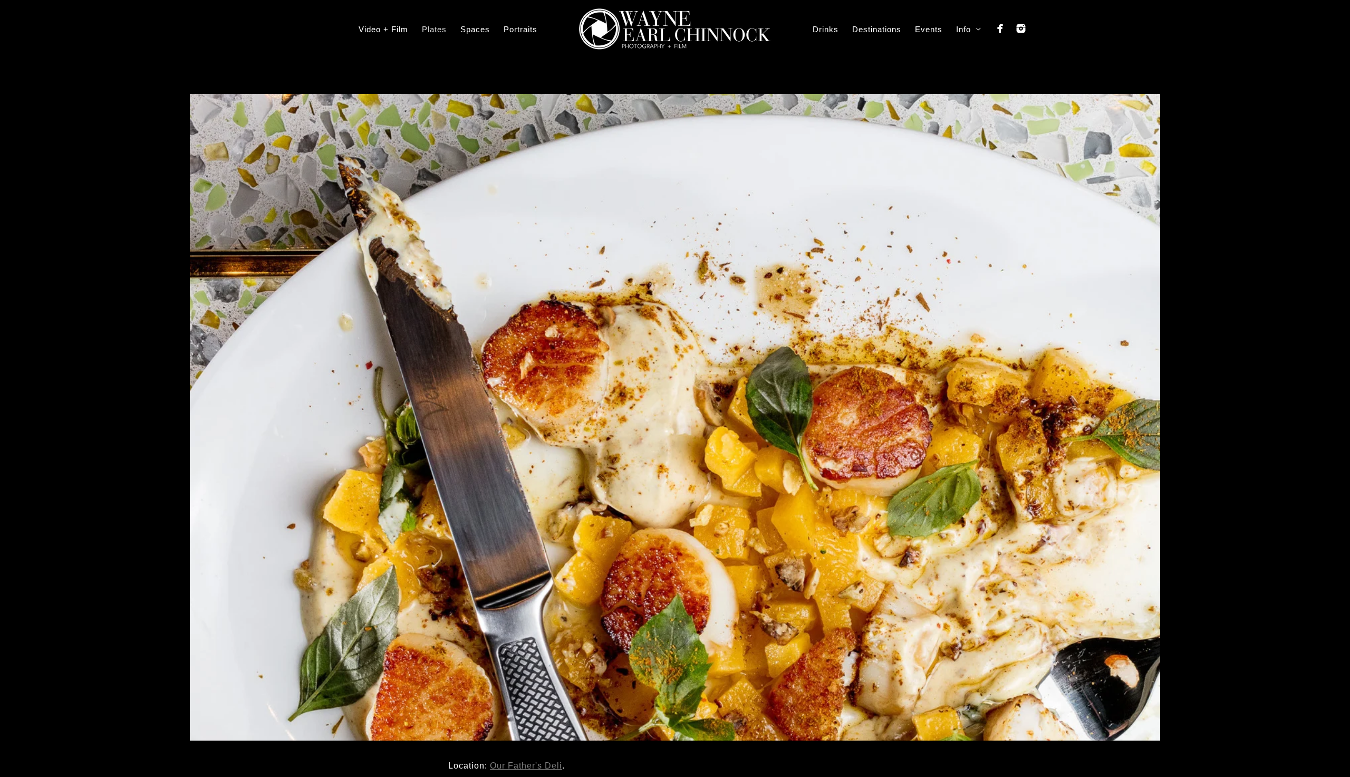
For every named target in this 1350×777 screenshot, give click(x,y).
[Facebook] (1000, 28)
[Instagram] (1021, 28)
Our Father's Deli (526, 765)
